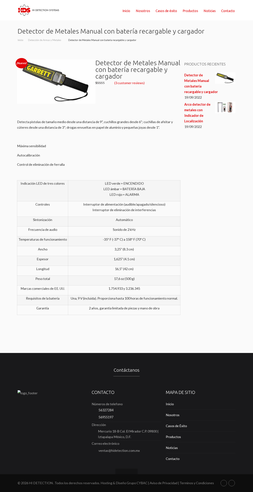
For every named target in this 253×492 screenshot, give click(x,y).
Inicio (20, 40)
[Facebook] (224, 483)
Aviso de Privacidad (163, 483)
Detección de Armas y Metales (45, 40)
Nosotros (172, 415)
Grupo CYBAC (137, 483)
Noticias (172, 448)
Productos (173, 437)
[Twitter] (232, 483)
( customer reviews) (129, 83)
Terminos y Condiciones (197, 483)
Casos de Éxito (176, 426)
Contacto (172, 459)
